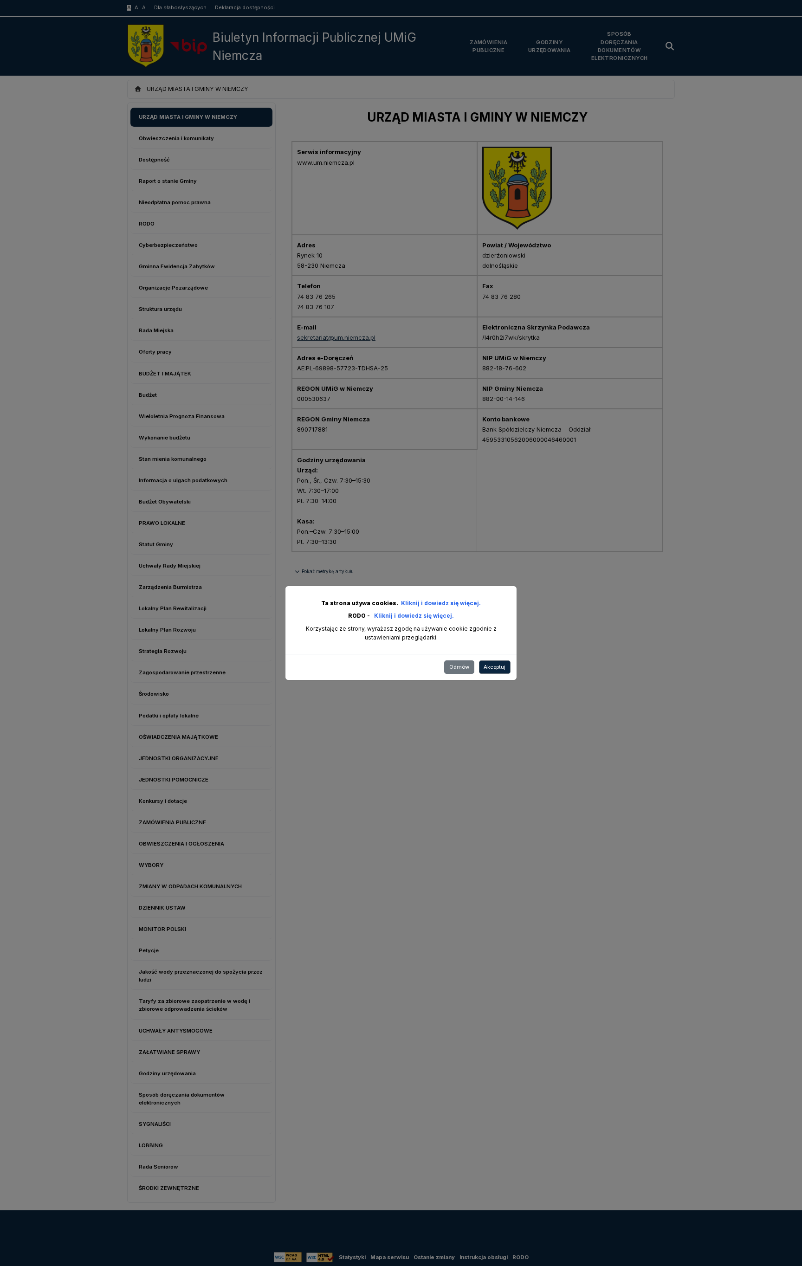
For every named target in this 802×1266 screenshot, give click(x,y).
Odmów (459, 667)
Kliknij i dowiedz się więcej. (441, 603)
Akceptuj (494, 667)
